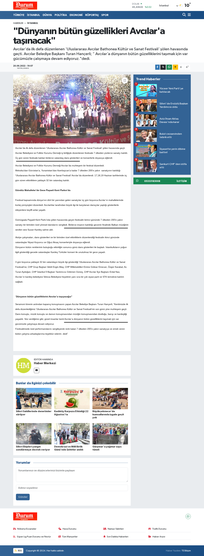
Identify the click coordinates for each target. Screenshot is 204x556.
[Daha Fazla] (175, 67)
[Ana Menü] (188, 15)
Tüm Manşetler (70, 536)
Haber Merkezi (45, 363)
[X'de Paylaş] (163, 67)
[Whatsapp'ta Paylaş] (169, 67)
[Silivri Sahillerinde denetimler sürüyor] (33, 398)
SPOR (104, 15)
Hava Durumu (69, 529)
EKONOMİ (76, 15)
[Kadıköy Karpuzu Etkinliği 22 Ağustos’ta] (72, 398)
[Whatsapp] (188, 516)
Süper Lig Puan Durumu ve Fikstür (34, 536)
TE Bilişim (186, 550)
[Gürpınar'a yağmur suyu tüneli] (110, 433)
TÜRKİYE (18, 15)
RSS (20, 550)
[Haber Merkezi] (23, 365)
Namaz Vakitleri (116, 529)
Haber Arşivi (159, 536)
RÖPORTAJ (92, 15)
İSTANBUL (33, 15)
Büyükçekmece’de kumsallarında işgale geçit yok (108, 414)
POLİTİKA (61, 15)
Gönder (23, 497)
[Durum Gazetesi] (25, 5)
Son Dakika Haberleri (117, 536)
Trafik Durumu (159, 529)
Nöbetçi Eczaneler (26, 529)
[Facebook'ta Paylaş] (157, 67)
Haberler (18, 23)
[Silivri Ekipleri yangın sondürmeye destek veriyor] (33, 433)
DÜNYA (47, 15)
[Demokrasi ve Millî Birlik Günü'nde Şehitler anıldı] (72, 433)
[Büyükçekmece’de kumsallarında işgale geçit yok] (110, 398)
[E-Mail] (36, 370)
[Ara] (184, 15)
